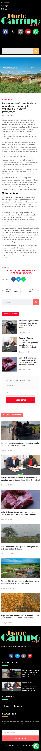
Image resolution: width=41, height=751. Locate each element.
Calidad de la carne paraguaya (21, 270)
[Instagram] (21, 32)
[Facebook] (5, 32)
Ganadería (7, 99)
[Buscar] (36, 51)
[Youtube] (28, 32)
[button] (4, 38)
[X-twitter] (13, 32)
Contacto (18, 706)
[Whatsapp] (36, 32)
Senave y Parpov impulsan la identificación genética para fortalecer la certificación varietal (28, 342)
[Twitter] (17, 656)
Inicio (7, 706)
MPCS (29, 273)
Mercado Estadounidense (20, 272)
